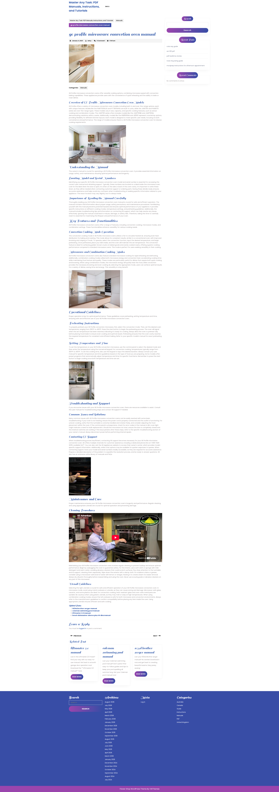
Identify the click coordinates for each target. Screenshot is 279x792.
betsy (89, 41)
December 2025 (111, 726)
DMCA (107, 6)
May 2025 (108, 749)
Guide (179, 709)
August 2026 (109, 702)
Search (187, 18)
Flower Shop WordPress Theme (133, 789)
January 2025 (110, 759)
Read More (77, 678)
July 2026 (108, 705)
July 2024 (108, 780)
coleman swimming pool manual (85, 611)
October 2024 (110, 769)
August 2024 (109, 776)
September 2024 (111, 773)
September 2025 (111, 736)
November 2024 (111, 766)
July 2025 (108, 742)
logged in (82, 628)
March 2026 (109, 715)
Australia (180, 702)
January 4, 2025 (77, 41)
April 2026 (108, 712)
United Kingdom (183, 722)
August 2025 (109, 739)
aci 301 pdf (171, 51)
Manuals (119, 20)
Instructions (181, 712)
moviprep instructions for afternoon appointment (186, 66)
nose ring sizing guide (175, 61)
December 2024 (111, 763)
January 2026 (110, 722)
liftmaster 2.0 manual (81, 613)
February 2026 (110, 719)
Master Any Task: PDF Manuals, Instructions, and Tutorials (84, 7)
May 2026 (108, 709)
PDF (178, 719)
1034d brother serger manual (84, 608)
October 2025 (110, 732)
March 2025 (109, 756)
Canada (180, 705)
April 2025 (108, 753)
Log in (143, 702)
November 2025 (111, 729)
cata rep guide (172, 46)
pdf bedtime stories (174, 56)
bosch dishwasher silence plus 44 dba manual (91, 615)
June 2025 (109, 746)
